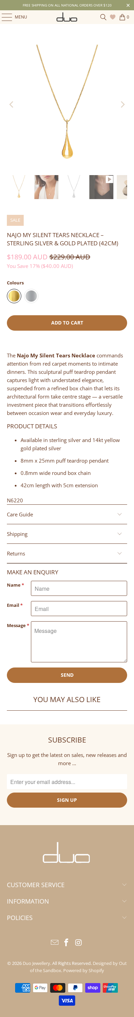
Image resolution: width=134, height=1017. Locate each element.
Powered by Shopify (83, 970)
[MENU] (3, 17)
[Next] (121, 105)
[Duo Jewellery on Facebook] (67, 942)
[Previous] (12, 105)
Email (15, 605)
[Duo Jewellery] (67, 17)
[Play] (67, 105)
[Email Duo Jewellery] (54, 942)
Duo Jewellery (36, 963)
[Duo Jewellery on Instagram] (79, 942)
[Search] (103, 17)
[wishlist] (113, 17)
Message (18, 625)
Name (15, 585)
